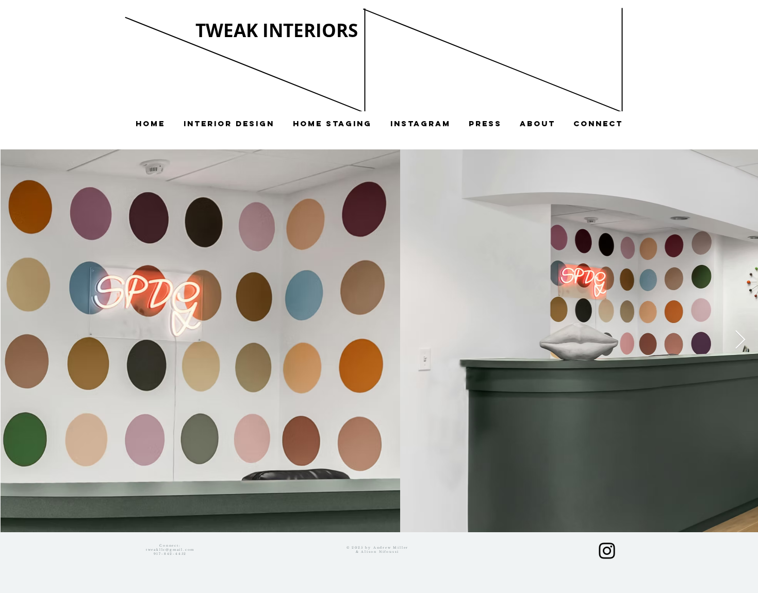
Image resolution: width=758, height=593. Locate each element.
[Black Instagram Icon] (607, 551)
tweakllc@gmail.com (170, 550)
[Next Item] (740, 340)
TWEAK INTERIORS (276, 30)
